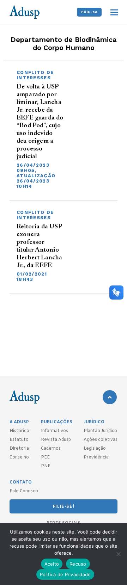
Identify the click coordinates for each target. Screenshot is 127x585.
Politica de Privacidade (65, 574)
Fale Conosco (24, 491)
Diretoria (19, 448)
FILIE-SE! (63, 507)
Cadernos (51, 448)
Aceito (51, 564)
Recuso (77, 564)
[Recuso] (118, 554)
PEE (45, 457)
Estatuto (19, 440)
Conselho (19, 457)
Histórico (19, 431)
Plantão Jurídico (100, 431)
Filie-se (89, 12)
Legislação (95, 448)
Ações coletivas (100, 440)
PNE (45, 466)
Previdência (96, 457)
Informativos (54, 431)
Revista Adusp (56, 440)
